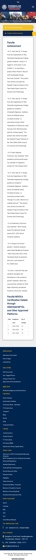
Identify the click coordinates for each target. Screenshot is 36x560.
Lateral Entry (7, 362)
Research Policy (7, 474)
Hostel (5, 418)
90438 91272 (13, 528)
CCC (4, 516)
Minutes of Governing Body (11, 491)
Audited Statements (9, 464)
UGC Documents (8, 372)
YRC (4, 513)
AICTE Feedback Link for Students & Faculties (16, 458)
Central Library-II (8, 436)
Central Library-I (8, 433)
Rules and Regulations (9, 461)
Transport (6, 411)
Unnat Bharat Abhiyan (9, 520)
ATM (4, 421)
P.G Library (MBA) (8, 443)
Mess (4, 415)
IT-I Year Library (7, 440)
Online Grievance (8, 481)
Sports (5, 503)
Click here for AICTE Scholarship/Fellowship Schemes (16, 455)
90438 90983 (24, 528)
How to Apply (7, 358)
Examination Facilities (9, 401)
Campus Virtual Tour (9, 379)
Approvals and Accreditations (12, 381)
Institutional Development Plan (12, 495)
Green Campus (7, 398)
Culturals (5, 506)
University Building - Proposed (12, 484)
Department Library (9, 446)
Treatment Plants (8, 425)
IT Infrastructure (8, 408)
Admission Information (10, 355)
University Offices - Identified (11, 404)
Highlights (6, 478)
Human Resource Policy (10, 471)
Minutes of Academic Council (12, 488)
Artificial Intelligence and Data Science (14, 390)
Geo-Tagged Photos (9, 375)
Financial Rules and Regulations (12, 468)
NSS (4, 509)
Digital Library (19, 446)
